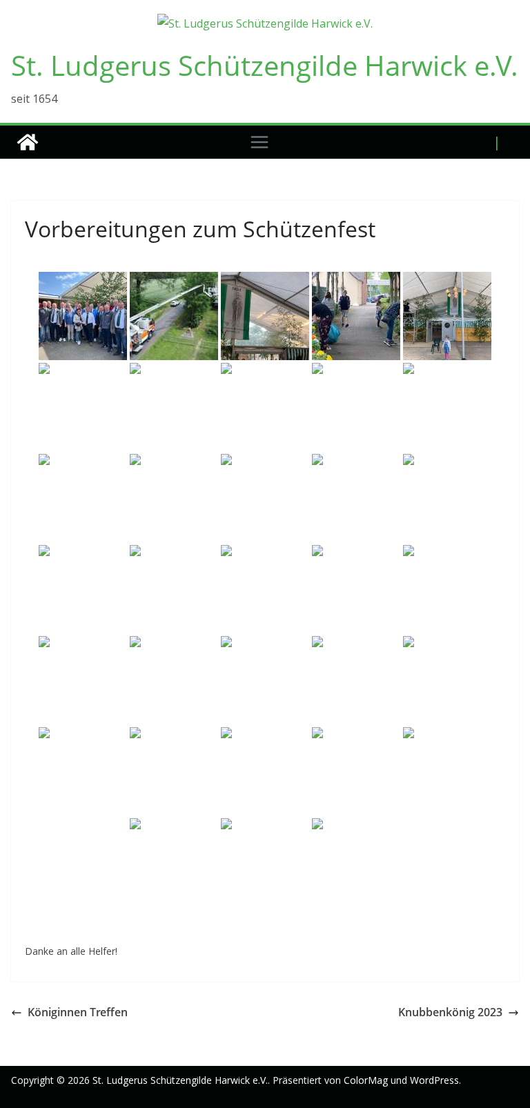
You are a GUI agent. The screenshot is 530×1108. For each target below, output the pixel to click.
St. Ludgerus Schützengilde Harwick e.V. (264, 65)
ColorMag (366, 1080)
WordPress (434, 1080)
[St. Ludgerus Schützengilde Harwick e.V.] (28, 142)
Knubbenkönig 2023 (450, 1012)
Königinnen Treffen (78, 1012)
